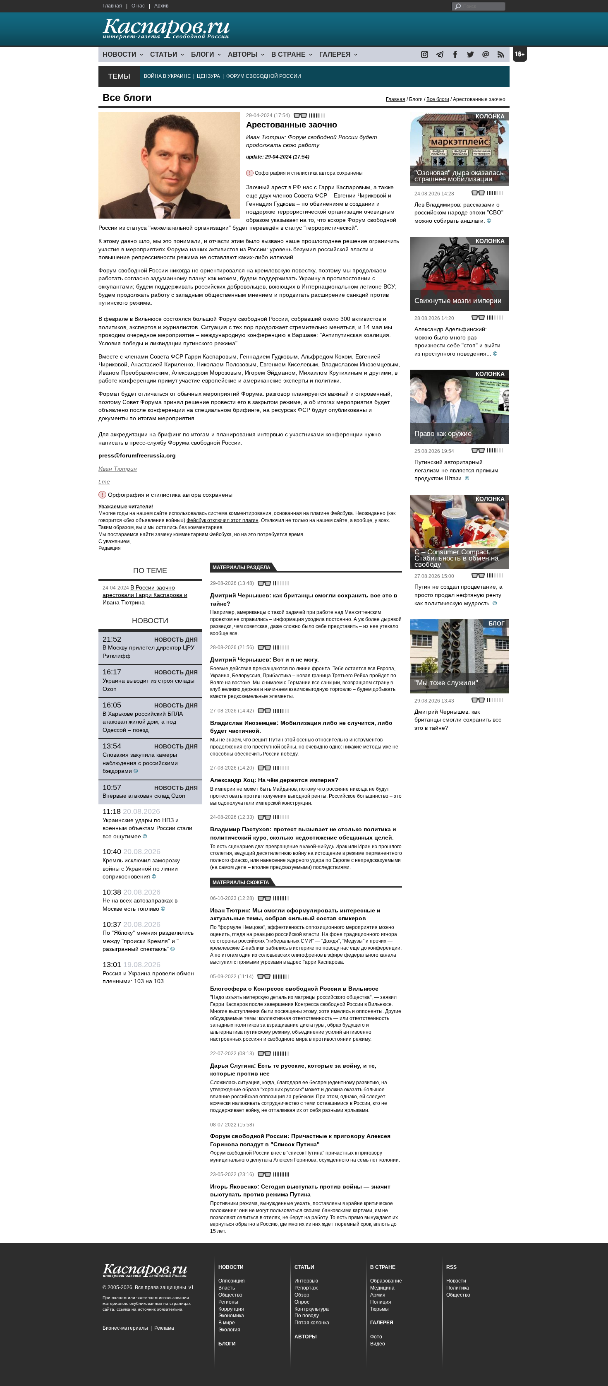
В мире (226, 1323)
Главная (112, 6)
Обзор (301, 1295)
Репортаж (306, 1288)
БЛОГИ (202, 54)
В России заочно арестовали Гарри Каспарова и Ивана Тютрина (145, 595)
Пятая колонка (311, 1323)
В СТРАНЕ (288, 54)
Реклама (164, 1328)
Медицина (382, 1288)
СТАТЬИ (163, 54)
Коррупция (231, 1309)
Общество (230, 1295)
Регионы (228, 1302)
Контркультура (311, 1309)
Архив (161, 6)
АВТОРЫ (243, 54)
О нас (138, 6)
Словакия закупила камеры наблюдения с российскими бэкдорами (140, 762)
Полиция (380, 1302)
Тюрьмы (379, 1309)
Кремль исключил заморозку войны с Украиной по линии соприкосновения (141, 868)
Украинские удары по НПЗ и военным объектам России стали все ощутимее (147, 828)
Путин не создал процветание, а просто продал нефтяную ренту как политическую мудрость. (458, 594)
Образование (386, 1281)
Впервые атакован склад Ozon (144, 795)
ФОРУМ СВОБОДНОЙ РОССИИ (263, 76)
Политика (457, 1288)
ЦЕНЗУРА (208, 76)
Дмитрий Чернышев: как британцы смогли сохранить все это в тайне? (458, 719)
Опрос (301, 1302)
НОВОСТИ (119, 54)
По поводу (306, 1316)
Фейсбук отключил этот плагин (223, 520)
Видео (377, 1344)
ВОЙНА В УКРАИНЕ (167, 76)
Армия (377, 1295)
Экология (229, 1330)
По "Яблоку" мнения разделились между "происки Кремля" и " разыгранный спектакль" (148, 940)
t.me (104, 481)
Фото (376, 1337)
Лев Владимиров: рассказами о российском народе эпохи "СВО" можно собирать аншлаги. (458, 212)
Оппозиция (231, 1281)
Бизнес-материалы (125, 1328)
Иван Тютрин (117, 468)
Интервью (306, 1281)
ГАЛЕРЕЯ (335, 54)
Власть (226, 1288)
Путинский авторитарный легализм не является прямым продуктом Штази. (456, 470)
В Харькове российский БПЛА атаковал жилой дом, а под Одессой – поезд (143, 721)
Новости (456, 1281)
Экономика (231, 1316)
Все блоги (437, 99)
